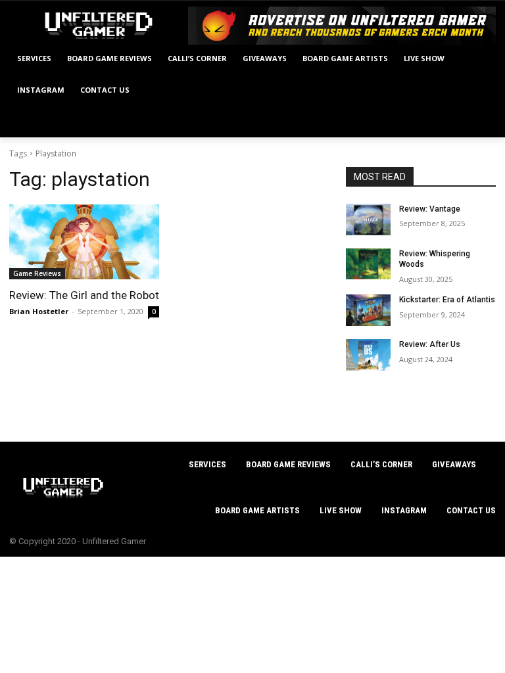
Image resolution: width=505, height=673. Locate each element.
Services (207, 464)
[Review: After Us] (368, 355)
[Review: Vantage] (368, 219)
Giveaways (454, 464)
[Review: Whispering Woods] (368, 264)
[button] (480, 121)
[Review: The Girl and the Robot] (84, 241)
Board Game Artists (257, 510)
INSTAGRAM (404, 510)
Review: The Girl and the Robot (84, 295)
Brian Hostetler (38, 311)
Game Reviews (37, 273)
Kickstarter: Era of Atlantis (447, 299)
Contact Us (471, 510)
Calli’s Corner (381, 464)
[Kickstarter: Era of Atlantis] (368, 310)
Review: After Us (429, 344)
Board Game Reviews (288, 464)
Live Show (341, 510)
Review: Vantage (429, 209)
